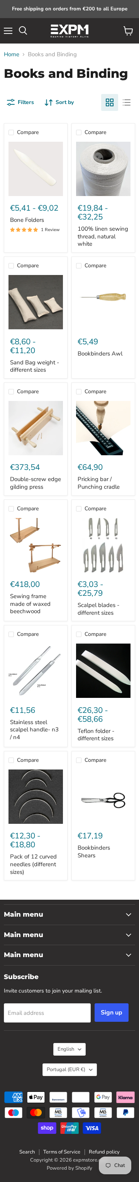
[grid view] (109, 102)
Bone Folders (27, 220)
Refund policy (104, 1151)
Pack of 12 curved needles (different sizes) (33, 864)
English (66, 1049)
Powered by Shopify (69, 1168)
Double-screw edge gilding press (35, 483)
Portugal (66, 1069)
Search (27, 1151)
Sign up (111, 1012)
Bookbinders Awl (100, 353)
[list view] (126, 102)
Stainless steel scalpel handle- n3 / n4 (34, 729)
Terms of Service (61, 1151)
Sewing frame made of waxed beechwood (30, 603)
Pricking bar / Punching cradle (99, 483)
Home (11, 54)
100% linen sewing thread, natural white (103, 236)
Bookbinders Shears (94, 851)
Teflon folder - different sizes (96, 735)
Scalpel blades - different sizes (98, 609)
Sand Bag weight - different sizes (34, 366)
